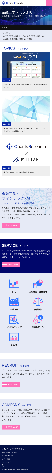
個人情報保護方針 (7, 455)
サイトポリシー (7, 459)
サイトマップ (6, 462)
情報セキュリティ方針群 (10, 452)
